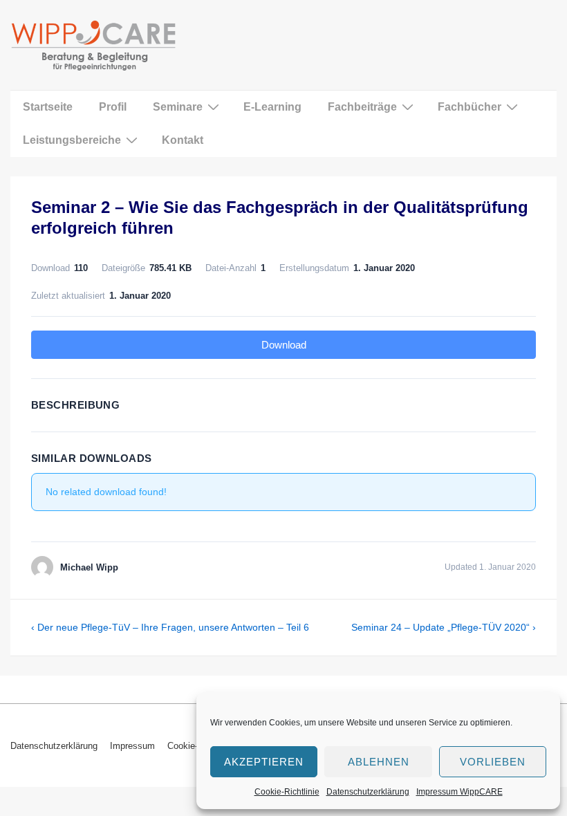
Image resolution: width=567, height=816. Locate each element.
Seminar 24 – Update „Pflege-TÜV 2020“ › (443, 627)
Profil (113, 107)
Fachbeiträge (362, 107)
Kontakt (182, 140)
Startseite (48, 107)
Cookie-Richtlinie (286, 792)
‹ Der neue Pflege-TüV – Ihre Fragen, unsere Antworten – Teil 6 (170, 627)
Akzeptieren (264, 762)
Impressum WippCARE (459, 792)
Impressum (132, 746)
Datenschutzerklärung (367, 792)
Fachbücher (469, 107)
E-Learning (272, 107)
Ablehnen (378, 762)
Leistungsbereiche (72, 140)
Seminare (178, 107)
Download (283, 345)
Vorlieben (493, 762)
